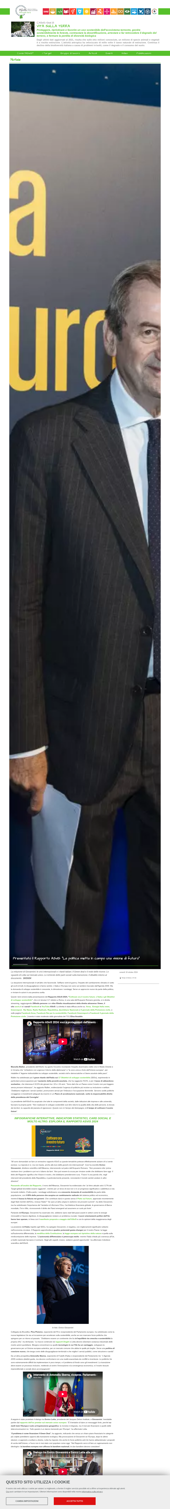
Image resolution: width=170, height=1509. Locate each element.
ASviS (42, 23)
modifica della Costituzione (49, 1233)
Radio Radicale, (40, 1010)
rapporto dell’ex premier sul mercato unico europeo (43, 1422)
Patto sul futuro (85, 1199)
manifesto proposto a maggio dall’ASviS (58, 1219)
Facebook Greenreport (78, 1013)
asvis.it (18, 1006)
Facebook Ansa (29, 1013)
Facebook (35, 1006)
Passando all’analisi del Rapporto (26, 1185)
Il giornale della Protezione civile (95, 1010)
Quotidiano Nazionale (69, 1010)
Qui (7, 1491)
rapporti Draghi (62, 1342)
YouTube (46, 1006)
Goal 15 (50, 23)
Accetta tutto (75, 1501)
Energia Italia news (100, 1006)
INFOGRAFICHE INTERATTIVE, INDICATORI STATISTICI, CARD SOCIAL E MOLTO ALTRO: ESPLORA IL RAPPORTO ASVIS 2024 (62, 1120)
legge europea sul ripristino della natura (83, 1233)
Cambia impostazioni (27, 1501)
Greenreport (16, 1010)
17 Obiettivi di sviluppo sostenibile (74, 1078)
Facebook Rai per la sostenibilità (52, 1013)
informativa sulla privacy (92, 1491)
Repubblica (53, 1010)
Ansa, (88, 1006)
